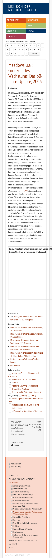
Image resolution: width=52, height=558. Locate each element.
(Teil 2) (33, 395)
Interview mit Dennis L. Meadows (24, 379)
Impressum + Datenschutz (14, 555)
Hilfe (28, 555)
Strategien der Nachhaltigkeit (23, 540)
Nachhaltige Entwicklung (21, 517)
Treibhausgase (18, 532)
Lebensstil (11, 36)
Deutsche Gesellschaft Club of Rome (25, 404)
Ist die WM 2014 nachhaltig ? (23, 494)
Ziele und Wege (13, 20)
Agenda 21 (13, 475)
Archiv (34, 53)
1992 (26, 190)
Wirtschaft (11, 31)
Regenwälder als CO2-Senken (23, 529)
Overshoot (16, 520)
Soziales (31, 31)
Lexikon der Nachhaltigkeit (22, 8)
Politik (9, 25)
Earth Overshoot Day (20, 488)
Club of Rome (15, 365)
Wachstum (13, 544)
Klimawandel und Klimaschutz (23, 497)
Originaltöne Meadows (20, 389)
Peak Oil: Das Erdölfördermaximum (25, 523)
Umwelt (31, 25)
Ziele (11, 547)
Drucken (16, 445)
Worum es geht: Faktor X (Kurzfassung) (26, 392)
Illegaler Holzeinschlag (21, 491)
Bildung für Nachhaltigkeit (22, 479)
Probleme (13, 482)
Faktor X (15, 382)
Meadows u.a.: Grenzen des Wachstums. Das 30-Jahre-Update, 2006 (27, 512)
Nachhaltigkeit (16, 463)
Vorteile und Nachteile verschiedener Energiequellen (25, 535)
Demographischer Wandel (21, 485)
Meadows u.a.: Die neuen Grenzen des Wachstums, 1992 (26, 504)
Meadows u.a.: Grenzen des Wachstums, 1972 (28, 508)
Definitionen (33, 20)
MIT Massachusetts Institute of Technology (27, 411)
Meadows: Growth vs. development (25, 385)
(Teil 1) (24, 395)
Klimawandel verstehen (21, 500)
